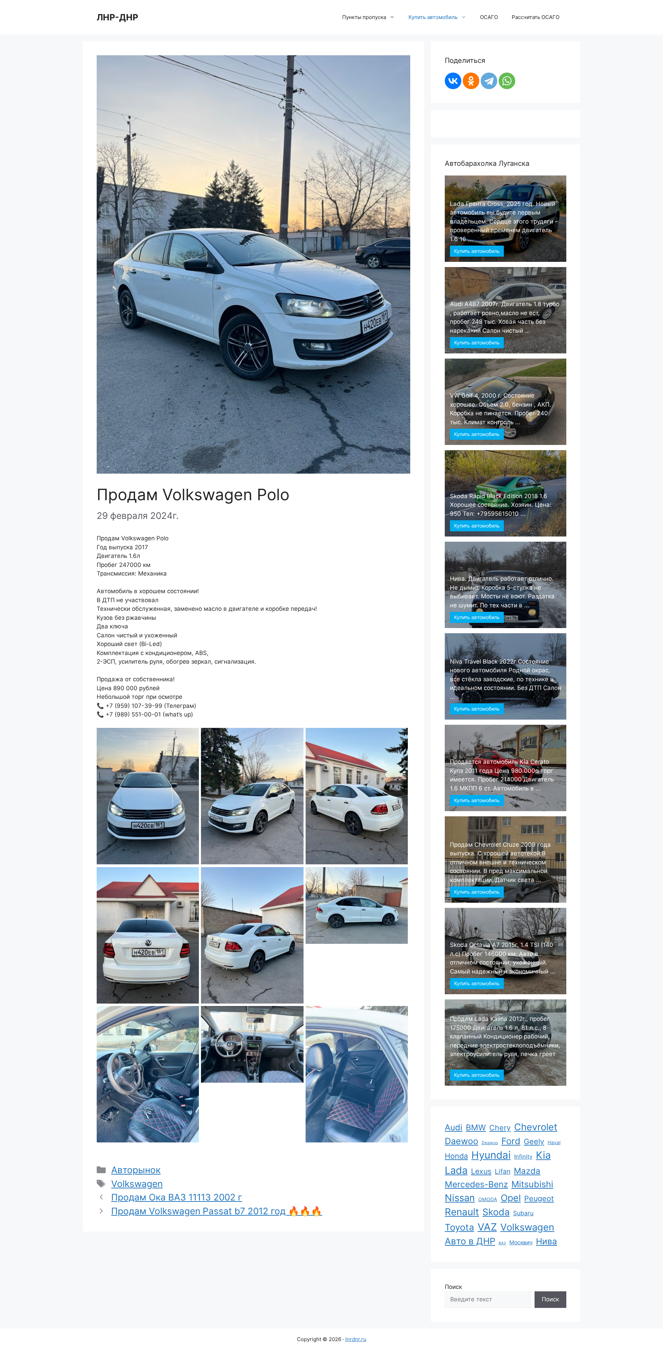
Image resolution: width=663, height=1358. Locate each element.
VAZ (487, 1227)
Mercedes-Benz (476, 1184)
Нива (546, 1241)
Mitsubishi (532, 1184)
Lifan (502, 1171)
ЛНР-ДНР (117, 17)
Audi (453, 1127)
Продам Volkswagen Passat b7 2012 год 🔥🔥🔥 (216, 1211)
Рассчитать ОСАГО (535, 17)
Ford (510, 1141)
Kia (543, 1155)
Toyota (459, 1227)
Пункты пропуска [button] (364, 17)
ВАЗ (502, 1243)
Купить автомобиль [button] (433, 17)
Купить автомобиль (477, 251)
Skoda (496, 1211)
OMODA (487, 1199)
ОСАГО (489, 17)
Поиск (453, 1286)
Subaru (523, 1213)
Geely (534, 1141)
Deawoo (490, 1142)
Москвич (520, 1242)
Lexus (481, 1171)
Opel (511, 1197)
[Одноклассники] (471, 81)
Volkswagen (137, 1183)
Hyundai (491, 1155)
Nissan (460, 1198)
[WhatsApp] (507, 81)
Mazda (527, 1171)
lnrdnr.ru (355, 1339)
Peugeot (539, 1198)
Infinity (523, 1156)
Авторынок (136, 1170)
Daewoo (461, 1141)
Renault (462, 1212)
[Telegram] (489, 81)
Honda (456, 1155)
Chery (500, 1127)
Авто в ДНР (470, 1241)
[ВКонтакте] (453, 81)
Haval (554, 1142)
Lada (456, 1170)
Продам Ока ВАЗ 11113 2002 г (176, 1197)
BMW (476, 1127)
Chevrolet (535, 1127)
